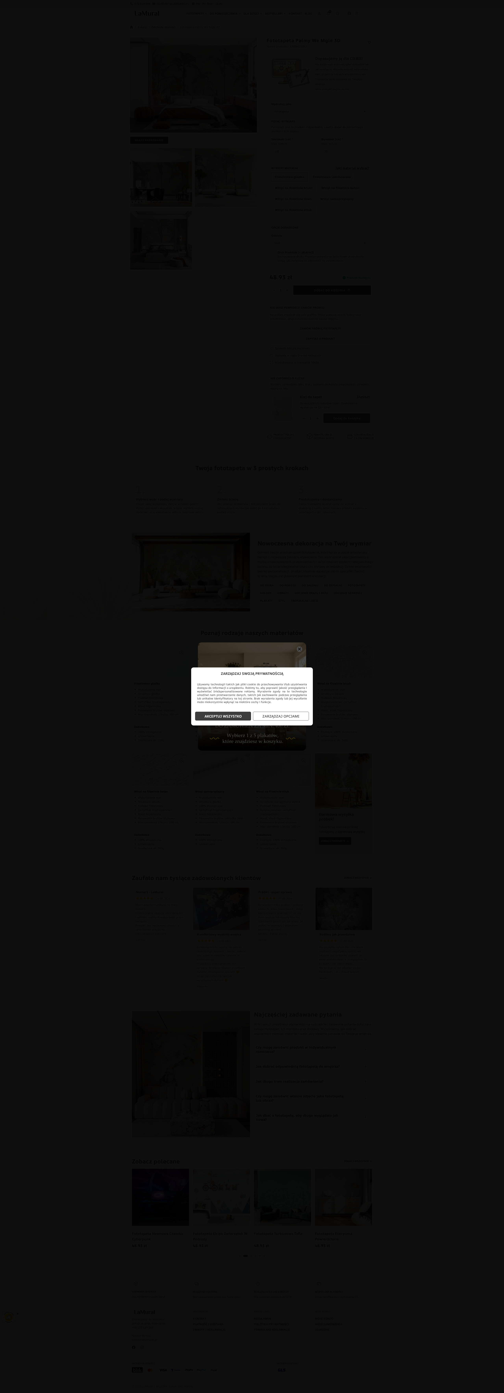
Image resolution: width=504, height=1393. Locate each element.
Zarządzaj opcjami (280, 716)
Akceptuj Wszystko (223, 716)
